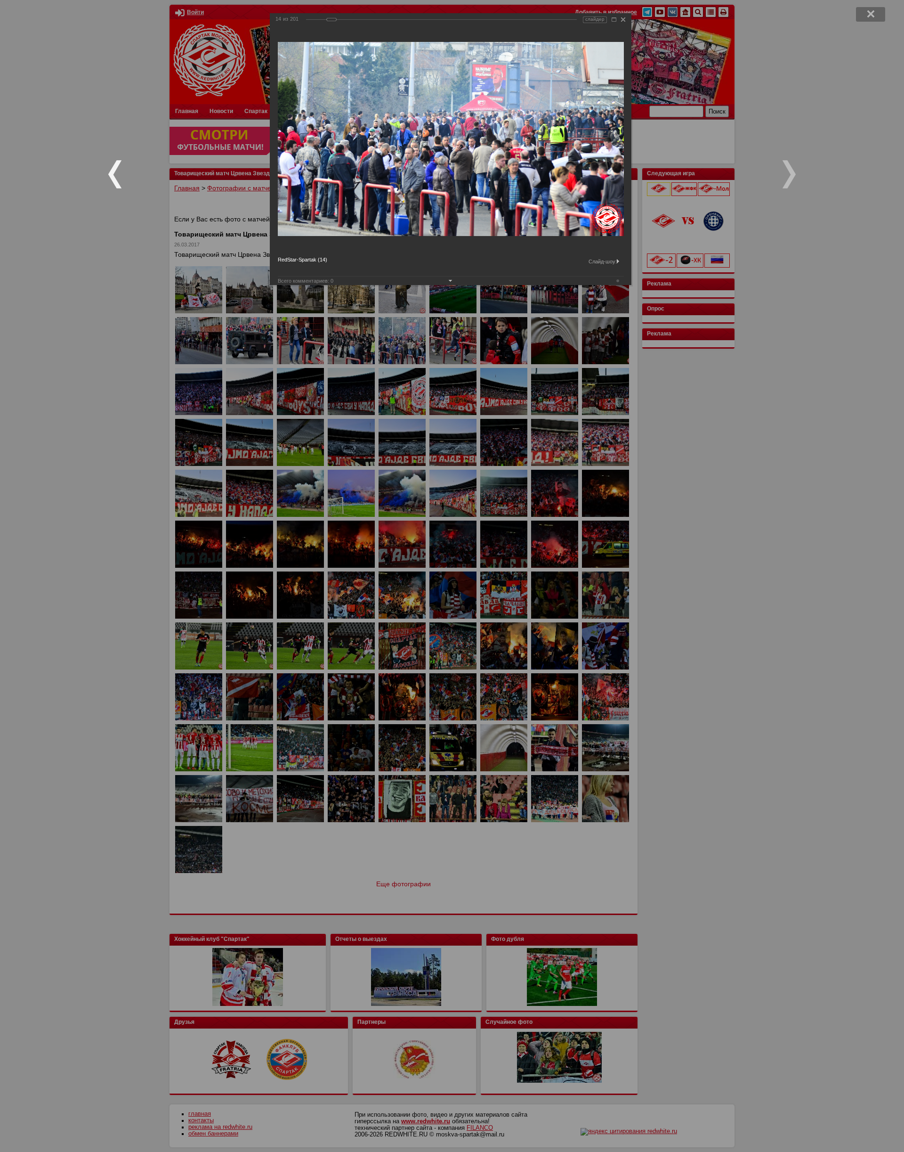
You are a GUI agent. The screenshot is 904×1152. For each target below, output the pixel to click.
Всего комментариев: (305, 281)
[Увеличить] (614, 19)
